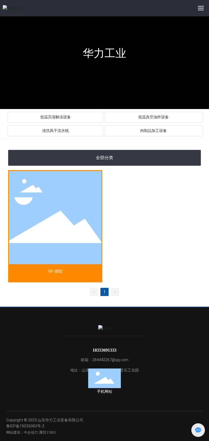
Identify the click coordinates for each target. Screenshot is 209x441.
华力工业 (104, 53)
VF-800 (55, 271)
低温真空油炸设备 (153, 117)
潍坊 (43, 432)
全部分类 (104, 157)
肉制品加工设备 (153, 131)
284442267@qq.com (110, 360)
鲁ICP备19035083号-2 (25, 426)
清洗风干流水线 (55, 131)
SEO (52, 432)
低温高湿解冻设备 (55, 117)
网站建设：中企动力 (22, 432)
